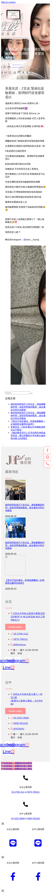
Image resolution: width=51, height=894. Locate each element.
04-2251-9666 (18, 818)
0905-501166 (33, 818)
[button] (3, 445)
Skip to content (8, 2)
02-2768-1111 (18, 792)
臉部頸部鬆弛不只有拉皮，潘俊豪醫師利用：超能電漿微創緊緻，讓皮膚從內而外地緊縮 (28, 407)
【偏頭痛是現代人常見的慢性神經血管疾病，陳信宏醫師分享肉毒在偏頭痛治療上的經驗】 (28, 436)
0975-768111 (33, 792)
